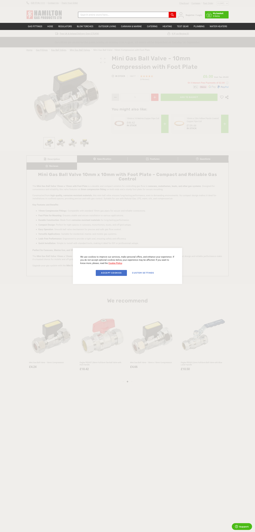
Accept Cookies (111, 273)
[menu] (127, 26)
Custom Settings (143, 273)
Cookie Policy (115, 263)
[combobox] (123, 15)
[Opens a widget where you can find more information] (242, 527)
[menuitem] (35, 26)
